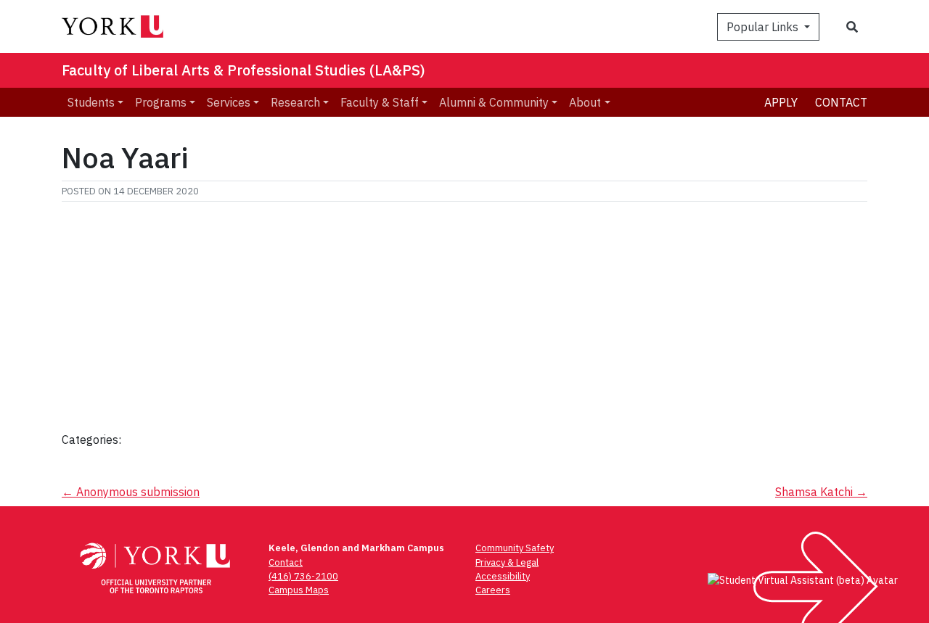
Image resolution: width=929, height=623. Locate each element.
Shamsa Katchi (821, 491)
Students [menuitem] (91, 102)
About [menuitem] (585, 102)
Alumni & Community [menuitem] (494, 102)
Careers (492, 590)
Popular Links (764, 27)
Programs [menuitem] (161, 102)
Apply (781, 102)
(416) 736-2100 (303, 576)
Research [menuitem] (295, 102)
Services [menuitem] (228, 102)
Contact (841, 102)
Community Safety (514, 548)
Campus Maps (299, 590)
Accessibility (502, 576)
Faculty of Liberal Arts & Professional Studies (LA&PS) (243, 70)
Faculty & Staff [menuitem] (379, 102)
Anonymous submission (131, 491)
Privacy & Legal (507, 562)
